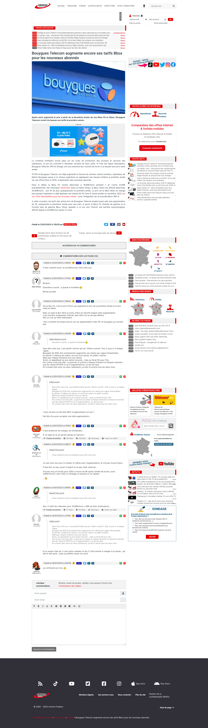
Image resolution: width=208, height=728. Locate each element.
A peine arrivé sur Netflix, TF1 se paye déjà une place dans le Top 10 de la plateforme (156, 478)
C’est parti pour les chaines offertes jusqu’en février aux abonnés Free (155, 487)
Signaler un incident (164, 444)
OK (170, 19)
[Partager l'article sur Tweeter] (106, 224)
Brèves (123, 35)
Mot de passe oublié (160, 23)
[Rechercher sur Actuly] (171, 426)
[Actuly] (136, 424)
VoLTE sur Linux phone (144, 351)
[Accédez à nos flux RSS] (40, 683)
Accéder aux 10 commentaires (79, 245)
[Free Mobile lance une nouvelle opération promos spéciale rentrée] (132, 199)
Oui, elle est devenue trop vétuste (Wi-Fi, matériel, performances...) (150, 520)
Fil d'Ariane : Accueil (43, 717)
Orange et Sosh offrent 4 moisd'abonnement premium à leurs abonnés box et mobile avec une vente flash (156, 166)
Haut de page (166, 707)
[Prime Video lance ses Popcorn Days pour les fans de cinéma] (132, 194)
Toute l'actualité (44, 28)
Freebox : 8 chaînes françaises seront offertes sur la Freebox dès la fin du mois (155, 492)
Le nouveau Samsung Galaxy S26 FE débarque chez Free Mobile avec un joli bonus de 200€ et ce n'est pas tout (156, 185)
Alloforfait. (65, 188)
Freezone (136, 16)
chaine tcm (139, 345)
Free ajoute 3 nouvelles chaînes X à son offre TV (156, 496)
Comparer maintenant (152, 148)
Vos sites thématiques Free (146, 390)
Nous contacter (124, 695)
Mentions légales (86, 695)
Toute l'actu (59, 717)
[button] (34, 606)
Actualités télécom (119, 33)
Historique (95, 438)
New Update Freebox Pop (145, 339)
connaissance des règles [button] (70, 586)
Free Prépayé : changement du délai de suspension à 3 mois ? (150, 343)
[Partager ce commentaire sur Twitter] (84, 263)
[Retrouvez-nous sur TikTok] (56, 683)
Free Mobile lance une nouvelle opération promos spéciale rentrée (156, 198)
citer (79, 263)
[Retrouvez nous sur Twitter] (88, 683)
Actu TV (136, 472)
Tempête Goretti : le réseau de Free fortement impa (155, 278)
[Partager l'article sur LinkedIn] (119, 224)
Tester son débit (111, 438)
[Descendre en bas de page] (88, 263)
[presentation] (34, 606)
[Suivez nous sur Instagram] (119, 683)
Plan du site (140, 695)
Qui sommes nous (106, 695)
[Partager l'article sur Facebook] (112, 224)
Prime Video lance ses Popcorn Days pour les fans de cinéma (62, 48)
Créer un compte (134, 23)
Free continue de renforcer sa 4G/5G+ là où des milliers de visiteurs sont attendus (70, 40)
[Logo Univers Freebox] (42, 6)
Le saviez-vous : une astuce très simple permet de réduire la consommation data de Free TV (156, 169)
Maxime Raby (70, 224)
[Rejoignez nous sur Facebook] (104, 683)
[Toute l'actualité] (120, 28)
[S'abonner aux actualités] (124, 224)
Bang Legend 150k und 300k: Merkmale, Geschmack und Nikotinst (151, 338)
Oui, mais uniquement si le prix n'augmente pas (153, 523)
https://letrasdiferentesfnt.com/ (147, 328)
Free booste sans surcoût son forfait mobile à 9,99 (155, 283)
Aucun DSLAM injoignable (165, 434)
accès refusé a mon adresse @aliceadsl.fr (151, 348)
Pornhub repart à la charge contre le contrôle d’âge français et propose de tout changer (72, 38)
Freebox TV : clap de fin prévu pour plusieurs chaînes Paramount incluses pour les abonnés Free (155, 503)
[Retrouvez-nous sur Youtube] (72, 683)
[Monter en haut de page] (92, 263)
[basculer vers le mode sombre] (144, 6)
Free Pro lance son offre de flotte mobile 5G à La (154, 286)
